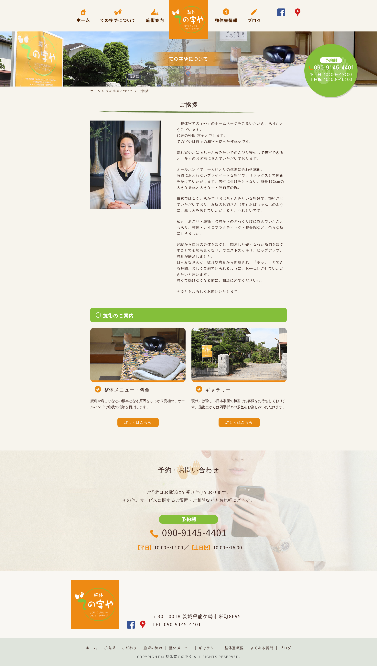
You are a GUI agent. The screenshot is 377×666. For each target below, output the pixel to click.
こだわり (129, 648)
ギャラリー (208, 648)
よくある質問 (262, 648)
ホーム (95, 91)
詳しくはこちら (138, 422)
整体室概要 (234, 648)
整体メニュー (180, 648)
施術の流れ (153, 648)
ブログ (285, 648)
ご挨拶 (109, 648)
